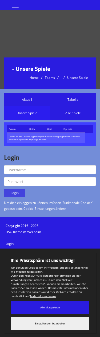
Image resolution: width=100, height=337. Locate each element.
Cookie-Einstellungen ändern (44, 208)
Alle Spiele (73, 113)
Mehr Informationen (43, 296)
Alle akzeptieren (50, 307)
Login (10, 243)
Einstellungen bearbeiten (50, 323)
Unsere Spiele (77, 77)
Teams (50, 77)
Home (34, 77)
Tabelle (72, 99)
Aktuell (27, 99)
